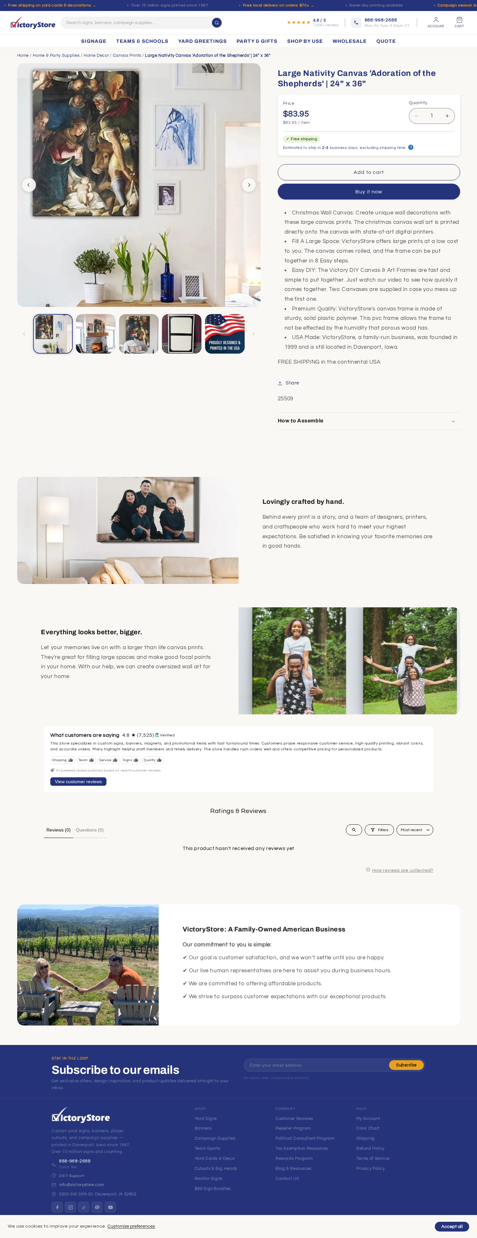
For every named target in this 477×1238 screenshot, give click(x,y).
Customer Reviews (294, 1118)
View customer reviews (78, 781)
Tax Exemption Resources (301, 1148)
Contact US (287, 1178)
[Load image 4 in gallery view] (182, 334)
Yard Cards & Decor (215, 1158)
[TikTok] (83, 1207)
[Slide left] (29, 185)
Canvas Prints (127, 55)
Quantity (418, 103)
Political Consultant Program (305, 1138)
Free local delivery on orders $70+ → (279, 5)
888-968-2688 (75, 1161)
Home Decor (96, 55)
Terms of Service (373, 1158)
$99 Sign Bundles (213, 1188)
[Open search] (354, 829)
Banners (203, 1128)
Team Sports (207, 1148)
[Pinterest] (97, 1207)
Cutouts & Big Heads (216, 1168)
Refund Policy (370, 1148)
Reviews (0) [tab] (58, 829)
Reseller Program (293, 1128)
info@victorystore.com (81, 1185)
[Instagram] (70, 1207)
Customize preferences (131, 1226)
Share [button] (292, 383)
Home (23, 55)
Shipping (365, 1138)
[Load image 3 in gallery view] (139, 334)
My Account (368, 1118)
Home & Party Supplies (56, 55)
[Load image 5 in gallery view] (225, 334)
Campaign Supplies (215, 1138)
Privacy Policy (370, 1168)
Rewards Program (293, 1158)
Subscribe (406, 1065)
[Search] (217, 23)
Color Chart (368, 1128)
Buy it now (368, 191)
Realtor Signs (208, 1178)
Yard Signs (206, 1118)
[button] (369, 421)
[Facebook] (57, 1207)
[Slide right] (249, 185)
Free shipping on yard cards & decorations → (52, 5)
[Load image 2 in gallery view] (96, 334)
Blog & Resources (293, 1168)
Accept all (452, 1226)
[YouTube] (110, 1207)
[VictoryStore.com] (32, 22)
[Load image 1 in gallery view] (53, 334)
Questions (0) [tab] (90, 829)
